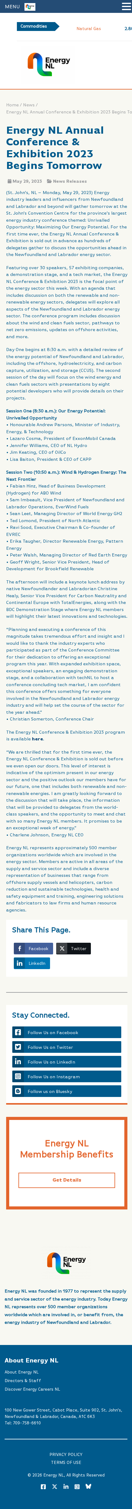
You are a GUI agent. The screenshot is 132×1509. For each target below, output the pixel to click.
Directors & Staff (23, 1381)
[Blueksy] (88, 1487)
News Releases (70, 181)
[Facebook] (43, 1487)
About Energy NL (22, 1372)
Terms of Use (66, 1463)
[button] (126, 7)
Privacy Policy (66, 1455)
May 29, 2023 (27, 181)
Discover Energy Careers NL (32, 1389)
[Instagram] (77, 1487)
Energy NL (53, 1475)
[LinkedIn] (66, 1487)
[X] (54, 1488)
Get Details (66, 1180)
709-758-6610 (27, 1423)
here (37, 739)
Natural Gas (88, 29)
